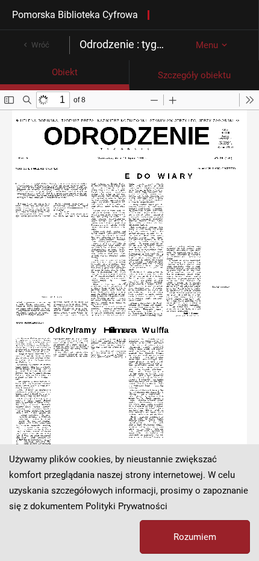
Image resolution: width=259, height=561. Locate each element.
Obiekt (65, 72)
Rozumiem (194, 537)
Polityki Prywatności (126, 506)
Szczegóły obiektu (194, 75)
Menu (207, 45)
